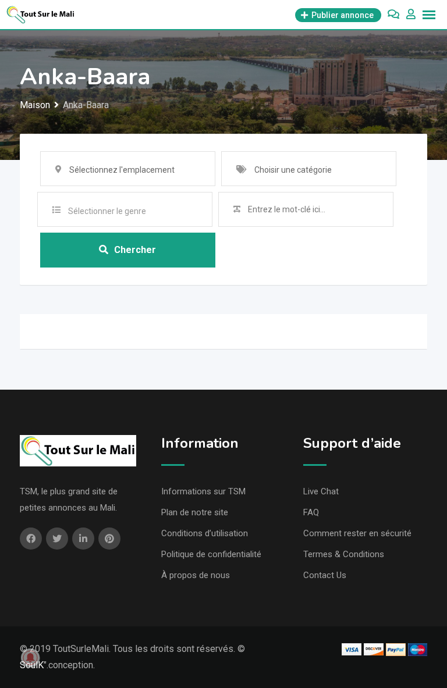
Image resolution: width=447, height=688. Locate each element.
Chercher (135, 249)
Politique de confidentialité (211, 554)
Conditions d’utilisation (204, 533)
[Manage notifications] (30, 657)
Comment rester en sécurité (357, 533)
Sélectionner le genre (107, 211)
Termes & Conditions (343, 554)
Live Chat (321, 491)
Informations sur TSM (203, 491)
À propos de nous (195, 575)
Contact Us (324, 575)
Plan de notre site (194, 512)
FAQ (311, 512)
